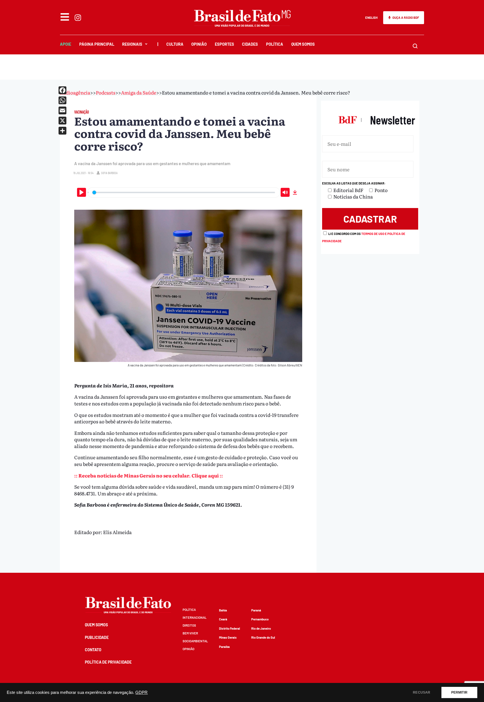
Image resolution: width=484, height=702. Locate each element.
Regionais (132, 44)
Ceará (223, 619)
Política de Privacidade (108, 662)
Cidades (250, 44)
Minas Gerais (228, 637)
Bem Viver (190, 633)
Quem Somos (303, 44)
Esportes (224, 44)
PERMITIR (459, 692)
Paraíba (224, 646)
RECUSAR (421, 692)
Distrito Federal (229, 628)
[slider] (183, 192)
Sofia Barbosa (109, 173)
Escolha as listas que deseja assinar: (353, 183)
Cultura (174, 44)
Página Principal (96, 44)
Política (274, 44)
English (371, 17)
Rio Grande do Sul (263, 637)
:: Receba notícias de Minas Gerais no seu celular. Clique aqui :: (148, 475)
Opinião (199, 44)
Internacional (194, 617)
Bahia (223, 610)
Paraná (256, 610)
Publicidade (97, 637)
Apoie (65, 44)
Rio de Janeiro (261, 628)
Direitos (189, 625)
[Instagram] (78, 17)
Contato (93, 649)
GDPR (141, 692)
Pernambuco (260, 619)
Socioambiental (195, 641)
